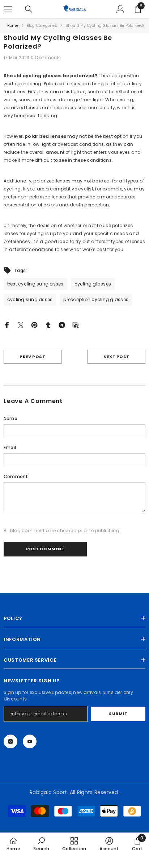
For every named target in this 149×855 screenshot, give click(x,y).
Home (12, 25)
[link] (41, 844)
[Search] (28, 9)
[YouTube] (30, 741)
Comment (16, 476)
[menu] (8, 9)
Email (10, 447)
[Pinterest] (34, 325)
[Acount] (120, 9)
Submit (118, 713)
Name (10, 418)
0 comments (46, 57)
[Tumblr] (48, 325)
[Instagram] (10, 741)
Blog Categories (42, 25)
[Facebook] (7, 325)
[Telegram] (62, 325)
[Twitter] (20, 325)
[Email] (75, 325)
